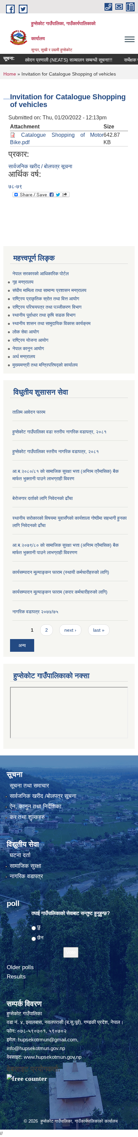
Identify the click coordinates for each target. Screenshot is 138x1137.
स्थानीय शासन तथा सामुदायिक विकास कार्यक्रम (51, 323)
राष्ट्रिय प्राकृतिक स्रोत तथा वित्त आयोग (45, 298)
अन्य (22, 645)
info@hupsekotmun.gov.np (36, 1048)
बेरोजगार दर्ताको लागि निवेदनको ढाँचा (42, 498)
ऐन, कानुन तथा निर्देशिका (35, 806)
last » (99, 630)
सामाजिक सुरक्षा (25, 866)
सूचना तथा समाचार (29, 786)
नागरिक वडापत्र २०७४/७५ (35, 611)
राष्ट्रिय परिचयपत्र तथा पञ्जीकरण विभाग (46, 307)
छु (39, 927)
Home (9, 74)
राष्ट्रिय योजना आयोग (30, 340)
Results (16, 976)
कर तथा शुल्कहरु (27, 817)
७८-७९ (15, 186)
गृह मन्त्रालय (22, 282)
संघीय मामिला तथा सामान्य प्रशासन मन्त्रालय (49, 290)
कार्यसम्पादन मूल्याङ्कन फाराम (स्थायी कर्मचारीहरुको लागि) (60, 572)
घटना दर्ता (20, 855)
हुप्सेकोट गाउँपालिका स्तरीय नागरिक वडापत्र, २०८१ (55, 451)
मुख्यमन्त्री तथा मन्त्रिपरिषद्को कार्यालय (45, 365)
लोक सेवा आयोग (25, 331)
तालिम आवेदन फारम (28, 412)
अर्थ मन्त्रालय (23, 356)
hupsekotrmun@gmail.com (47, 1039)
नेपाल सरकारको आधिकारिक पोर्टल (40, 273)
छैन (40, 937)
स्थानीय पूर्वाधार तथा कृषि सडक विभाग (43, 315)
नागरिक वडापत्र (26, 876)
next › (70, 630)
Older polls (20, 967)
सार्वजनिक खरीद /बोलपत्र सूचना (43, 796)
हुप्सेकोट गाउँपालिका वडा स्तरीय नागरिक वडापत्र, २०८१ (59, 431)
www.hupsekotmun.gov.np (52, 1057)
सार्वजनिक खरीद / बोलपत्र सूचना (40, 166)
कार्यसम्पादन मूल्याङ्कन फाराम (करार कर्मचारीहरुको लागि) (60, 592)
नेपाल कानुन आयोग (28, 348)
